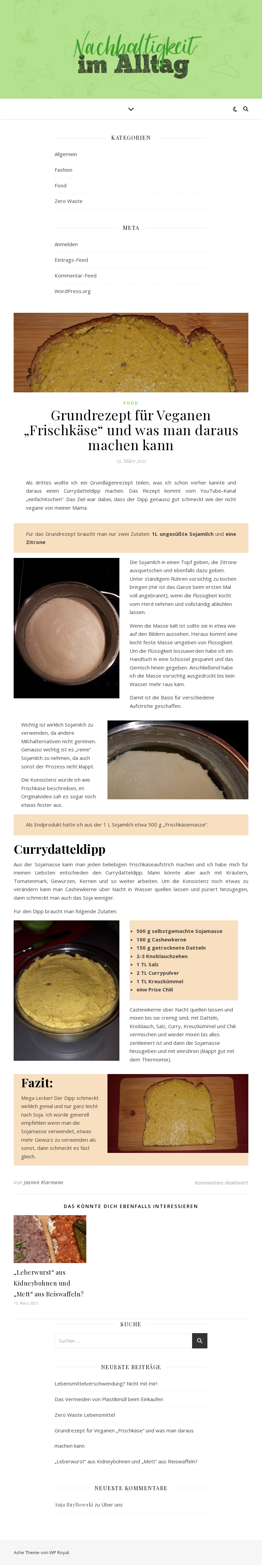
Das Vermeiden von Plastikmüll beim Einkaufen (109, 1399)
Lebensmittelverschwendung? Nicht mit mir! (106, 1383)
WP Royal (59, 1552)
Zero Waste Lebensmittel (85, 1414)
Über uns (112, 1504)
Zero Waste (69, 201)
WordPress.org (73, 291)
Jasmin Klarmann (43, 1182)
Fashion (63, 169)
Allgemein (66, 154)
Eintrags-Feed (71, 259)
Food (61, 185)
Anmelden (66, 244)
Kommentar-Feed (76, 275)
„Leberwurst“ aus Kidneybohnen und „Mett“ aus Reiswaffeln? (49, 1283)
